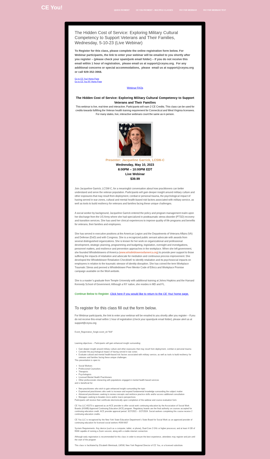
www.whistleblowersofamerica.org (139, 252)
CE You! (51, 7)
